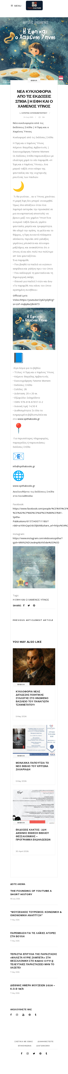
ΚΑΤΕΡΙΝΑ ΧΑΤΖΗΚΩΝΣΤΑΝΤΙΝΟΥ (34, 113)
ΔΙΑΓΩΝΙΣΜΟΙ (43, 1046)
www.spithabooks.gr (29, 418)
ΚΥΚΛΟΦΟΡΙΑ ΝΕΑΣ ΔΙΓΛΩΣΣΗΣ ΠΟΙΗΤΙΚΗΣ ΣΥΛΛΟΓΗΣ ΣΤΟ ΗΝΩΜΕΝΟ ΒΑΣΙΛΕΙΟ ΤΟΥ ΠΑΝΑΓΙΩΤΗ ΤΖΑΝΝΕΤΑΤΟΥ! (32, 698)
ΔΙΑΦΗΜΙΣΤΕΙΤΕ (45, 1041)
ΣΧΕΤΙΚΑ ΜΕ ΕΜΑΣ (24, 1041)
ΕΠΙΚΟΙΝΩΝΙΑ (24, 1046)
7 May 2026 (14, 920)
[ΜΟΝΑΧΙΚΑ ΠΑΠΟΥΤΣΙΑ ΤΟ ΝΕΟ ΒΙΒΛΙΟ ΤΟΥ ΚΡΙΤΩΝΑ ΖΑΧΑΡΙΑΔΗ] (34, 740)
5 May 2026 (21, 716)
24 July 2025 (28, 117)
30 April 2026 (22, 851)
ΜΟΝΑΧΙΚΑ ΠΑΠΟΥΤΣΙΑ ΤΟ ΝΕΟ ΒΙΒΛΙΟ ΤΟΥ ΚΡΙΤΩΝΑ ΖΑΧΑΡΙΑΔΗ (32, 766)
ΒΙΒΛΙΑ (34, 80)
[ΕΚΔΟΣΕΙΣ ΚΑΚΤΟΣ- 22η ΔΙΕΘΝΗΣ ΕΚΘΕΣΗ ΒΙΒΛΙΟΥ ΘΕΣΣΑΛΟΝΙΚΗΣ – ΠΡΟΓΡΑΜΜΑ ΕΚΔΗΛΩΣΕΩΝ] (34, 806)
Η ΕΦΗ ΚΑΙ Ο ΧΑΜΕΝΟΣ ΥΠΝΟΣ (31, 599)
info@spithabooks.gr (24, 466)
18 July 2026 (15, 899)
